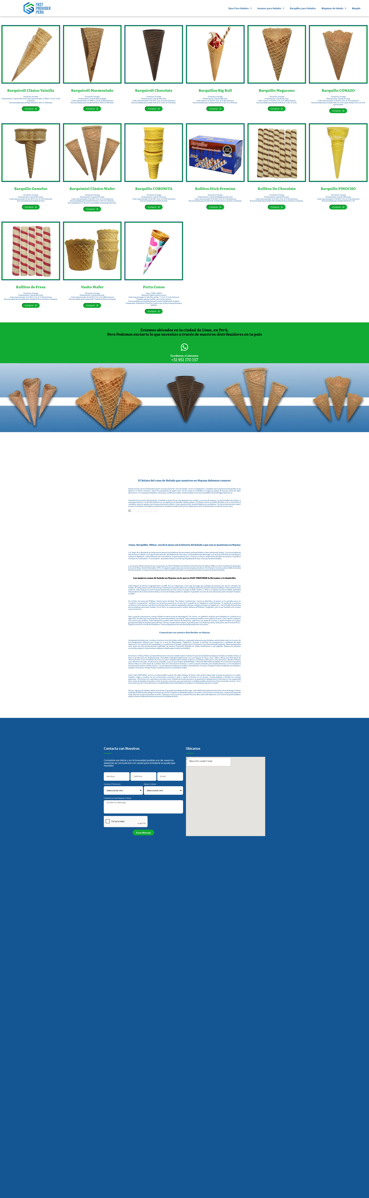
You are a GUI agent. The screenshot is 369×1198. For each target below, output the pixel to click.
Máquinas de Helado (332, 8)
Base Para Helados (239, 8)
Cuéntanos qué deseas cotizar (117, 798)
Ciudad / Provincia (112, 784)
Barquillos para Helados (303, 8)
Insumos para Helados (269, 8)
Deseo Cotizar (150, 784)
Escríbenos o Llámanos (184, 355)
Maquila (356, 8)
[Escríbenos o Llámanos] (184, 347)
